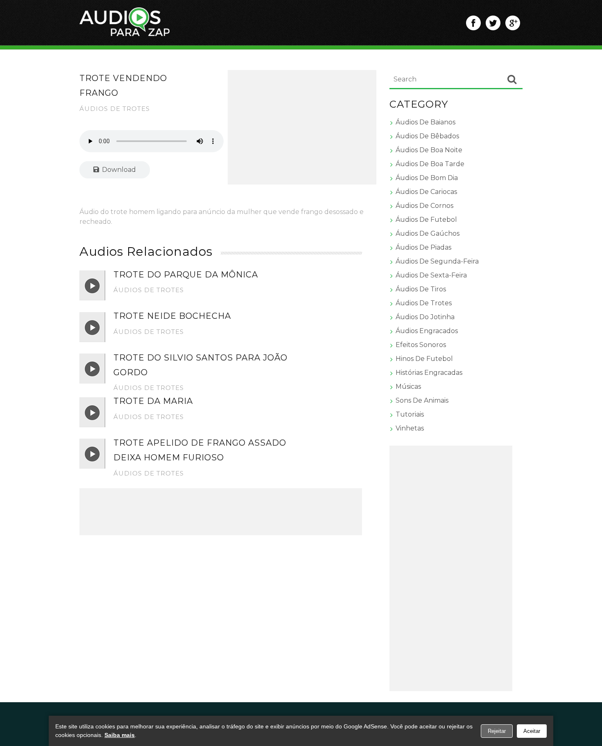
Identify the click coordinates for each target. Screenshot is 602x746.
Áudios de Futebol (426, 219)
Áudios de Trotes (114, 109)
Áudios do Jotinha (425, 317)
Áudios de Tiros (421, 289)
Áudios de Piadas (423, 247)
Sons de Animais (422, 400)
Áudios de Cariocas (426, 192)
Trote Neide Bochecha (172, 316)
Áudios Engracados (427, 331)
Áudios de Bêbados (427, 136)
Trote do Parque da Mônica (185, 274)
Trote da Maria (153, 401)
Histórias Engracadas (429, 372)
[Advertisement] (302, 127)
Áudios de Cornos (424, 206)
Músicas (408, 386)
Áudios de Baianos (425, 122)
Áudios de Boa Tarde (430, 164)
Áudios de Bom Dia (427, 178)
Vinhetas (410, 428)
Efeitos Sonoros (421, 345)
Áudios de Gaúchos (427, 233)
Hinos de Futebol (424, 359)
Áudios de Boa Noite (429, 150)
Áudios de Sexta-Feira (431, 275)
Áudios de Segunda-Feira (437, 261)
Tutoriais (410, 414)
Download (118, 170)
